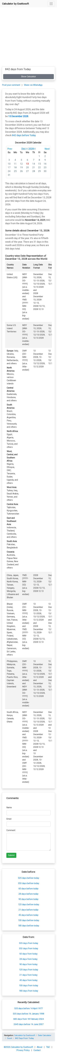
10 (9, 163)
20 (27, 167)
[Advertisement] (28, 38)
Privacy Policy (23, 1050)
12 (21, 163)
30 (45, 171)
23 (45, 167)
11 (15, 163)
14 (33, 163)
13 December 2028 (18, 116)
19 (21, 167)
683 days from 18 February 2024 (28, 1019)
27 (27, 171)
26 (21, 171)
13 (27, 163)
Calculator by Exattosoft (15, 3)
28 (33, 171)
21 (33, 167)
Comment (10, 830)
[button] (51, 4)
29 (39, 171)
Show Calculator (28, 76)
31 (9, 175)
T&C (48, 1047)
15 (39, 163)
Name (9, 807)
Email (8, 819)
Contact (37, 1050)
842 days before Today (24, 135)
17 (9, 167)
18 (15, 167)
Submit (11, 855)
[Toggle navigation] (51, 3)
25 (15, 171)
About (40, 1047)
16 (45, 163)
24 (9, 171)
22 (39, 167)
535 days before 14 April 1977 (28, 1008)
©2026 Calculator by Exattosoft (19, 1047)
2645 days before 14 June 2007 (28, 1024)
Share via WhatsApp (33, 85)
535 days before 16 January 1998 (28, 1013)
